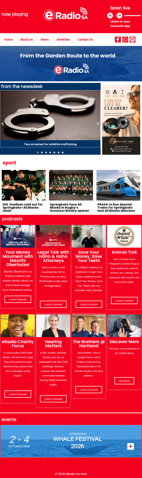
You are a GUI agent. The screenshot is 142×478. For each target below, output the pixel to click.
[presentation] (2, 123)
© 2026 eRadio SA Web (71, 474)
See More (124, 381)
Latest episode (18, 299)
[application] (123, 15)
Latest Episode (89, 304)
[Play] (110, 15)
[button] (38, 152)
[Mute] (119, 15)
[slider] (132, 15)
